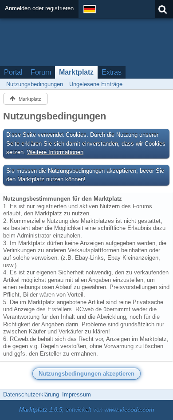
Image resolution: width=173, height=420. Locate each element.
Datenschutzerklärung (31, 394)
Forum (41, 72)
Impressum (76, 394)
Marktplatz (76, 72)
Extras (112, 72)
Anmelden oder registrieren (39, 8)
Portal (13, 72)
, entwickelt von (86, 409)
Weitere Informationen (55, 152)
